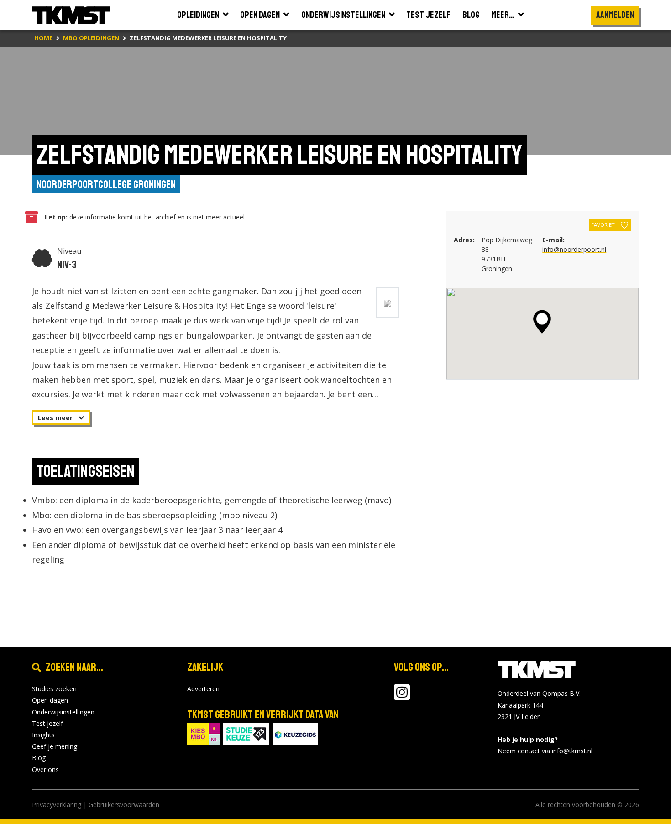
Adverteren (203, 688)
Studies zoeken (54, 688)
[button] (542, 322)
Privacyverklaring (56, 804)
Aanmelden (615, 15)
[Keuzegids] (295, 733)
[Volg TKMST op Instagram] (402, 696)
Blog (39, 757)
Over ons (45, 769)
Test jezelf (47, 723)
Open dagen (50, 700)
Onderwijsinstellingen (63, 712)
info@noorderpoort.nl (574, 249)
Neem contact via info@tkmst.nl (545, 750)
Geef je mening (54, 746)
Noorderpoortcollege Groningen (106, 184)
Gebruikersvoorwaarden (124, 804)
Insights (43, 734)
